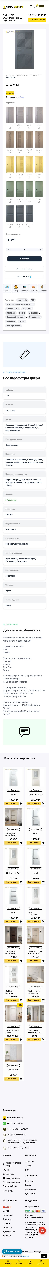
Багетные (29, 1181)
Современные (13, 309)
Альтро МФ (22, 300)
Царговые (30, 1193)
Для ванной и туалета (16, 317)
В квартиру (8, 1190)
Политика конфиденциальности (34, 1216)
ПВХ (32, 300)
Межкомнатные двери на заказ (27, 75)
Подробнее (25, 1256)
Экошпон (29, 1161)
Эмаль (28, 1165)
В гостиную (27, 309)
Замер (6, 1211)
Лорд (22, 97)
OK (44, 1256)
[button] (35, 6)
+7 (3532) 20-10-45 (37, 15)
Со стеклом (30, 1189)
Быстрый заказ (11, 803)
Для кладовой (34, 317)
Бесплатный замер (37, 20)
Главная (9, 75)
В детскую (11, 313)
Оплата (6, 1223)
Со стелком (8, 1174)
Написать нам (23, 277)
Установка (8, 1215)
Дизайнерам (9, 1231)
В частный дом (10, 1186)
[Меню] (41, 6)
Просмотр (14, 790)
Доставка (7, 1219)
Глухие (21, 321)
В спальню (33, 313)
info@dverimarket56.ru (16, 1135)
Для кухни (11, 321)
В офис (22, 313)
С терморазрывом (11, 1182)
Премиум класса (14, 326)
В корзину (24, 259)
